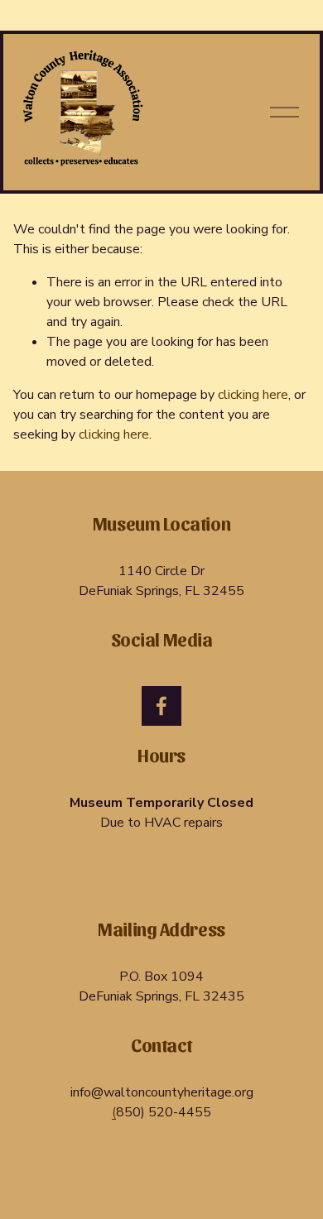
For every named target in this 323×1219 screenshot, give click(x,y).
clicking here (253, 395)
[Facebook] (161, 706)
